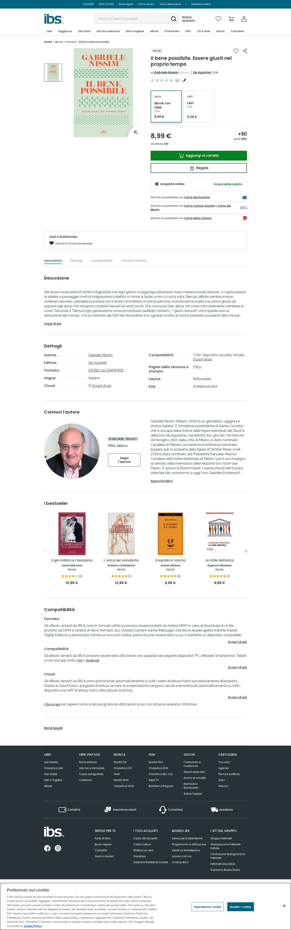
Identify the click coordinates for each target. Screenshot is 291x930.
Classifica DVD (158, 768)
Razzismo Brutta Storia (225, 870)
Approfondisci (162, 481)
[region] (145, 906)
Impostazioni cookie (207, 907)
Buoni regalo (126, 4)
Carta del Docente (197, 197)
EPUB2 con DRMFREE (106, 370)
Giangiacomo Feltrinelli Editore (225, 846)
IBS (166, 144)
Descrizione (53, 260)
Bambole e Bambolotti (191, 785)
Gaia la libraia (104, 856)
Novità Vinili (121, 780)
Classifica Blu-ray (161, 774)
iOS (79, 660)
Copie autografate (91, 774)
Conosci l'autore (134, 260)
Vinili (117, 774)
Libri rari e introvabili (91, 768)
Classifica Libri (53, 768)
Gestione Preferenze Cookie (150, 862)
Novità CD (120, 762)
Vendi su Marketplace (186, 850)
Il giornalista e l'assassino (72, 560)
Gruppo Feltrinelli (221, 838)
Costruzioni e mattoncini (192, 764)
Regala (201, 168)
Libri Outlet (50, 774)
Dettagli (76, 260)
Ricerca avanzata (188, 18)
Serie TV (154, 780)
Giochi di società (195, 778)
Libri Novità (51, 762)
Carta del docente (170, 4)
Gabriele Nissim (166, 72)
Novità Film (156, 762)
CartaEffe (88, 4)
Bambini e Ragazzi (161, 786)
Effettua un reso (143, 850)
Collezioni (85, 780)
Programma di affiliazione (189, 844)
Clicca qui (52, 704)
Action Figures (193, 793)
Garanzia (139, 856)
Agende (223, 768)
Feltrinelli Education (222, 864)
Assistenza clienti (201, 4)
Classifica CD (123, 768)
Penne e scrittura (229, 774)
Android (92, 660)
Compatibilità (101, 260)
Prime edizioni (88, 762)
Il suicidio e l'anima (170, 560)
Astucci (223, 786)
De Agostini (202, 72)
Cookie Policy (33, 926)
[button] (174, 19)
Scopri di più (101, 386)
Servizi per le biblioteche (187, 838)
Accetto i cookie (240, 907)
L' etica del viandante (121, 560)
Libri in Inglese (53, 780)
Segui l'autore (124, 460)
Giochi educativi (194, 772)
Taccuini (224, 762)
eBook (48, 786)
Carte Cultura (146, 4)
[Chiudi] (284, 906)
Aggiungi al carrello (202, 155)
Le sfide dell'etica (219, 560)
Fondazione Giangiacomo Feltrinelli (227, 856)
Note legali (53, 728)
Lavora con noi (181, 856)
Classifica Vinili (124, 786)
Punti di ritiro (106, 4)
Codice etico (180, 862)
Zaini (221, 780)
